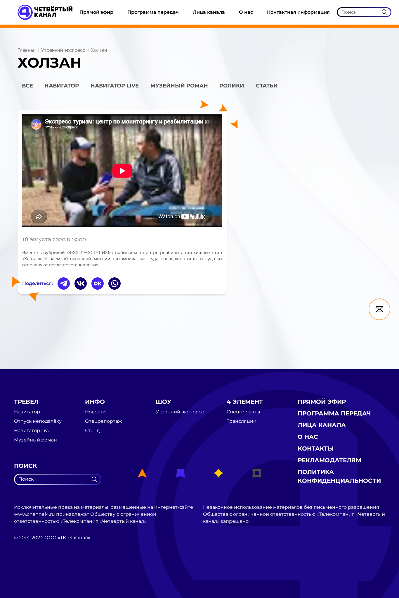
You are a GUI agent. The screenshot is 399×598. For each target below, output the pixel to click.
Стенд (92, 430)
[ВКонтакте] (80, 283)
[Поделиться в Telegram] (64, 283)
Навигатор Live (32, 430)
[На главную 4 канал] (45, 12)
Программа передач (153, 12)
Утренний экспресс (63, 50)
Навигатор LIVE (115, 86)
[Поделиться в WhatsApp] (114, 283)
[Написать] (379, 309)
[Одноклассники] (97, 283)
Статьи (267, 86)
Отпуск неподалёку (38, 421)
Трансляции (241, 421)
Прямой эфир (96, 12)
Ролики (231, 86)
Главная (26, 50)
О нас (246, 12)
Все (27, 86)
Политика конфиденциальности (339, 476)
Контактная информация (298, 12)
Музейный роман (179, 86)
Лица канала (209, 12)
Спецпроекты (243, 412)
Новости (95, 412)
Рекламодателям (329, 460)
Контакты (316, 448)
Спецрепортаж (103, 421)
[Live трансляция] (27, 570)
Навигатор (61, 86)
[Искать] (384, 12)
